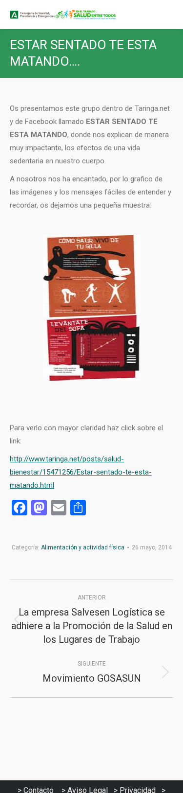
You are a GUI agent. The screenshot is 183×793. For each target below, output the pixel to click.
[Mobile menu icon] (167, 14)
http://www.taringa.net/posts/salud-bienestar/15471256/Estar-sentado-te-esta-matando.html (81, 472)
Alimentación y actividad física (82, 547)
